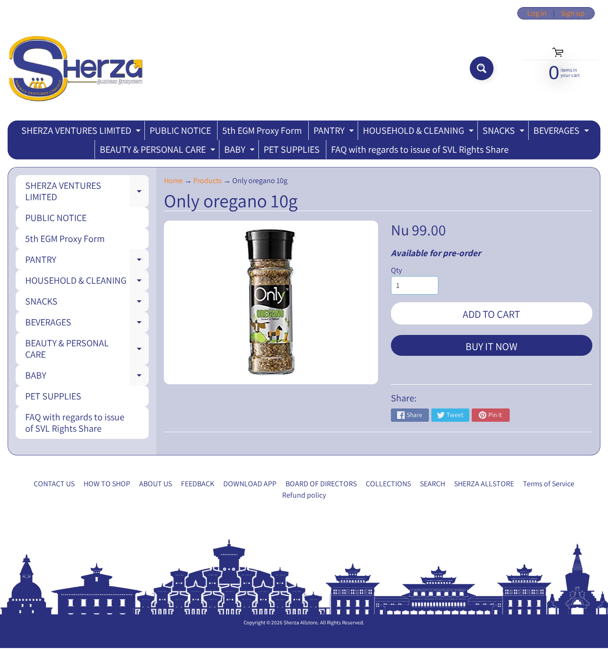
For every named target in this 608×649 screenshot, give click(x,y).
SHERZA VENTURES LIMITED (82, 132)
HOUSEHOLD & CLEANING (419, 132)
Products (207, 180)
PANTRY (335, 132)
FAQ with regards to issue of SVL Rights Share (420, 149)
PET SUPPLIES (292, 149)
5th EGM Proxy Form (262, 130)
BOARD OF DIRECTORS (321, 484)
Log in (537, 13)
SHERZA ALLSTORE (484, 484)
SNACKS (505, 132)
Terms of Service (548, 484)
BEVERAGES (562, 132)
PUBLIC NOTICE (180, 130)
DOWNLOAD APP (249, 484)
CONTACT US (54, 484)
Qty (396, 270)
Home (173, 180)
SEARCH (432, 484)
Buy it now (491, 346)
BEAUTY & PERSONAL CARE (159, 151)
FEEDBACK (197, 484)
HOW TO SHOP (107, 484)
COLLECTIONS (388, 484)
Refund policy (304, 495)
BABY (240, 151)
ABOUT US (155, 484)
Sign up (573, 13)
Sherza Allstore (301, 622)
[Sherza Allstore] (75, 68)
